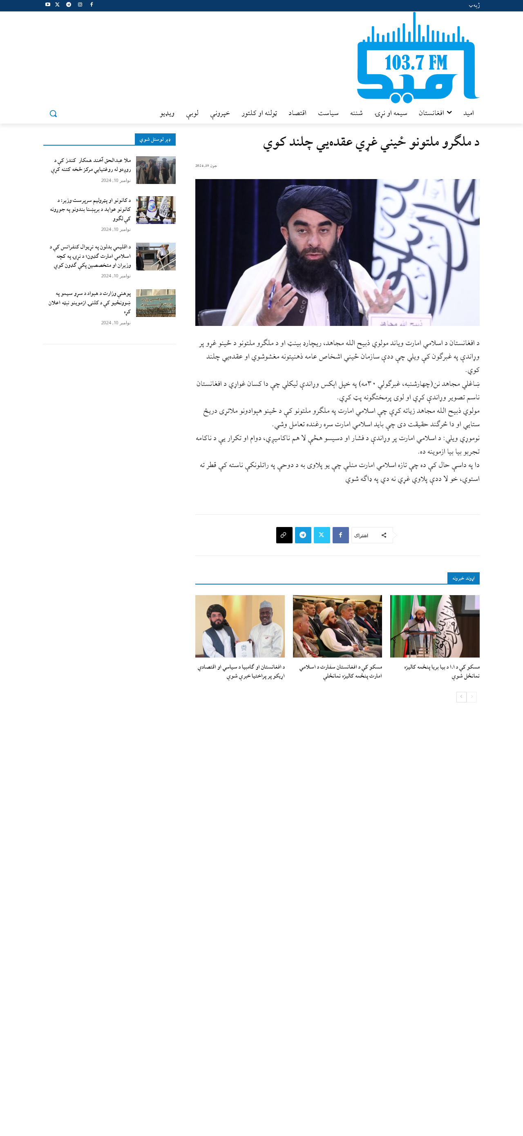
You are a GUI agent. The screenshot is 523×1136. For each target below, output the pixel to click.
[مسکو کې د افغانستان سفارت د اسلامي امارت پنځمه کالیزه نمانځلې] (337, 626)
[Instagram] (80, 6)
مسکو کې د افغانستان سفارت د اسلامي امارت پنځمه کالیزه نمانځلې (340, 672)
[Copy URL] (284, 535)
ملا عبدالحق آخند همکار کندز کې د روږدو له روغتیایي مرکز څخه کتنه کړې (91, 165)
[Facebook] (91, 6)
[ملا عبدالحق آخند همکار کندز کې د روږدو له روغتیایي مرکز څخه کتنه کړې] (156, 170)
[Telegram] (69, 6)
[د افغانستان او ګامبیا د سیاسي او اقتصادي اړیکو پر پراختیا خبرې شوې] (240, 626)
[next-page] (461, 697)
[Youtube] (48, 6)
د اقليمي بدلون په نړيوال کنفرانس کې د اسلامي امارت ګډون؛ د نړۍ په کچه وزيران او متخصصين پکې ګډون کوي (90, 256)
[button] (53, 113)
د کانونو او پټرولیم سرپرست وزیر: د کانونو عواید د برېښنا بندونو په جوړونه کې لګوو (90, 209)
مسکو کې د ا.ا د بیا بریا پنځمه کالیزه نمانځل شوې (442, 672)
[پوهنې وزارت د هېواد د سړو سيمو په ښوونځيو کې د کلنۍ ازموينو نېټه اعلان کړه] (156, 303)
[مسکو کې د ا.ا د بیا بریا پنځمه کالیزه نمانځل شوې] (435, 626)
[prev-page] (472, 697)
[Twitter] (57, 6)
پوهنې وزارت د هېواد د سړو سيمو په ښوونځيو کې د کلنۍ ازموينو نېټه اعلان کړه (90, 302)
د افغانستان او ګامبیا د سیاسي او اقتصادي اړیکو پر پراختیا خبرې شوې (241, 672)
